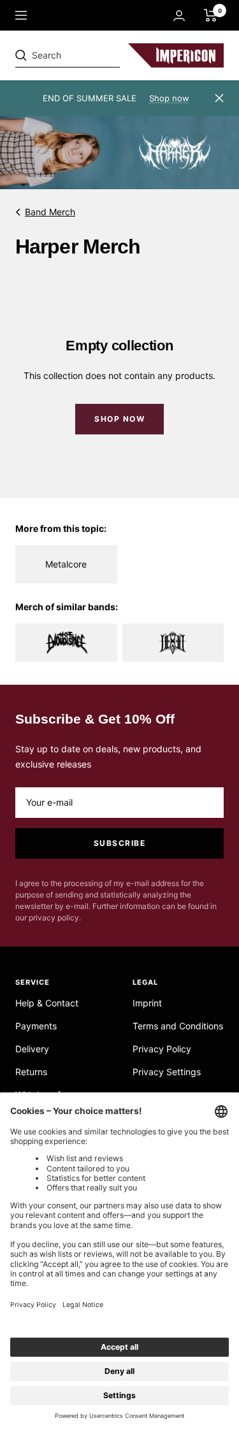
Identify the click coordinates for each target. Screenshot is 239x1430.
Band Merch (50, 211)
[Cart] (210, 15)
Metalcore (66, 564)
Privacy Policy (162, 1048)
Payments (36, 1025)
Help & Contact (46, 1002)
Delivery (32, 1048)
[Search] (103, 55)
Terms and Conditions (178, 1025)
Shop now (169, 98)
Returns (31, 1071)
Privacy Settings (167, 1071)
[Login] (179, 15)
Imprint (147, 1002)
